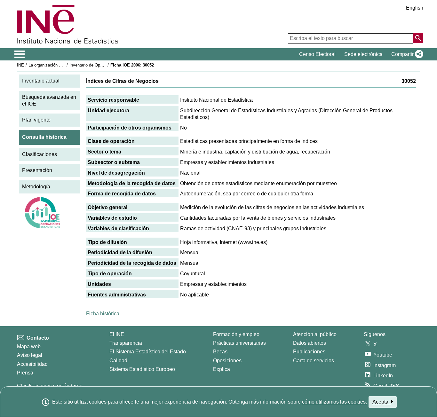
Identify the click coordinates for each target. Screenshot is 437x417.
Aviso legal (29, 355)
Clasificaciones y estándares (49, 386)
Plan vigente (36, 119)
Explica (221, 369)
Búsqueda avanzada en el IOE (49, 100)
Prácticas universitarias (239, 343)
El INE (116, 334)
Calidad (118, 360)
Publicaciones (309, 351)
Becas (220, 351)
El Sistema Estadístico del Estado (147, 351)
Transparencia (125, 343)
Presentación (37, 170)
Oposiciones (227, 360)
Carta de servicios (313, 360)
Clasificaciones (39, 154)
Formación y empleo (236, 334)
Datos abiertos (309, 343)
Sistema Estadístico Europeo (142, 369)
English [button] (414, 8)
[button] (406, 54)
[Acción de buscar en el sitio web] (418, 38)
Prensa (25, 372)
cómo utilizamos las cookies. (334, 402)
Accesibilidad (32, 364)
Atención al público (315, 334)
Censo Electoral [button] (317, 54)
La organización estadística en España (64, 65)
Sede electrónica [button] (363, 54)
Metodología (36, 186)
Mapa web (29, 346)
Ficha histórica (102, 313)
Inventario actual (41, 80)
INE (20, 65)
